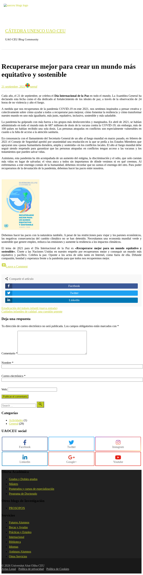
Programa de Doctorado (23, 493)
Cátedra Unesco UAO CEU (35, 30)
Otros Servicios (18, 556)
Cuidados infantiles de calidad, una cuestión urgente (31, 311)
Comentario (9, 353)
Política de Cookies (57, 569)
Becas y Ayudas (18, 527)
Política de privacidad (31, 569)
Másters (13, 484)
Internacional (16, 537)
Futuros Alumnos (19, 522)
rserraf (33, 86)
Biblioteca (15, 541)
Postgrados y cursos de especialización (31, 488)
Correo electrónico (13, 376)
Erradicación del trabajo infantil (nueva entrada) (29, 308)
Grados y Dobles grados (23, 479)
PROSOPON (17, 508)
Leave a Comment (17, 266)
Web (4, 389)
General (10, 55)
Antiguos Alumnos (20, 551)
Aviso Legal (8, 569)
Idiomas (13, 546)
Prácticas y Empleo (20, 532)
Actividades (16, 420)
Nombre (7, 362)
